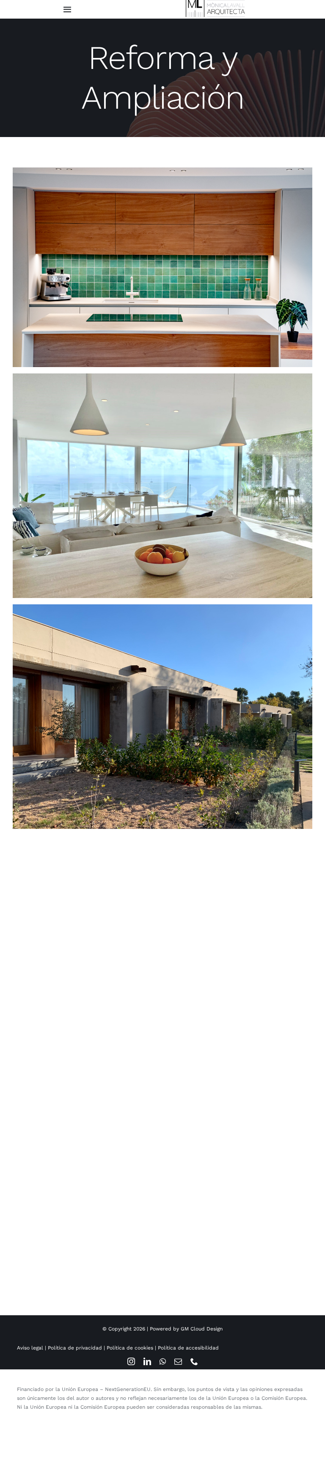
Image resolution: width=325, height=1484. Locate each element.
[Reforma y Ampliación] (162, 267)
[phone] (194, 1361)
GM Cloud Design (202, 1329)
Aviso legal (30, 1348)
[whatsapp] (163, 1361)
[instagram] (131, 1361)
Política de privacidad (75, 1348)
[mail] (178, 1361)
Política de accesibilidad (188, 1348)
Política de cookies (130, 1348)
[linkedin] (147, 1361)
